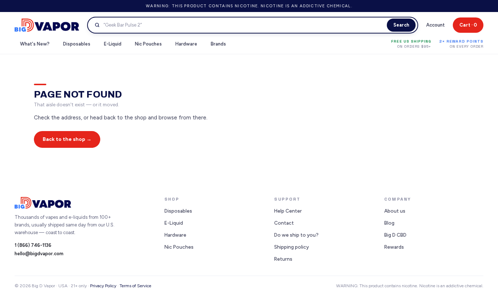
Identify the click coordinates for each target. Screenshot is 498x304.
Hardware (175, 235)
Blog (389, 223)
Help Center (288, 211)
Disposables (178, 211)
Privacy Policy (103, 285)
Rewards (394, 247)
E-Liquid (173, 223)
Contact (284, 223)
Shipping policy (291, 247)
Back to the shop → (67, 139)
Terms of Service (135, 285)
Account (435, 25)
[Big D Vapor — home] (47, 25)
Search (401, 25)
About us (394, 211)
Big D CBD (395, 235)
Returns (283, 259)
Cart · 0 (468, 25)
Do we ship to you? (296, 235)
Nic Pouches (179, 247)
